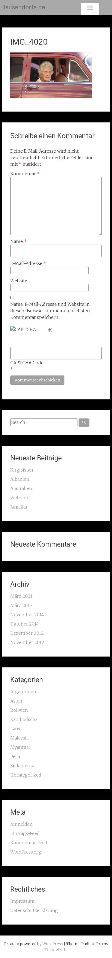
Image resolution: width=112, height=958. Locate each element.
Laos (15, 728)
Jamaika (18, 507)
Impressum (22, 901)
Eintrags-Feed (25, 833)
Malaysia (19, 738)
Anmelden (21, 824)
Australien (21, 488)
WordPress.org (25, 852)
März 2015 (21, 605)
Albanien (19, 479)
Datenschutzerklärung (34, 910)
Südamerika (22, 765)
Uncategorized (25, 775)
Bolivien (19, 710)
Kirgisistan (21, 470)
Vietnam (19, 497)
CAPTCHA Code (26, 362)
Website (18, 280)
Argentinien (23, 691)
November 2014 (27, 614)
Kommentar (25, 173)
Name (18, 241)
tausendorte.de (24, 7)
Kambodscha (24, 719)
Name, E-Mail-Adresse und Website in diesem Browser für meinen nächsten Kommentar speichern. (50, 310)
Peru (15, 756)
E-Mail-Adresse (28, 263)
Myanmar (20, 747)
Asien (16, 701)
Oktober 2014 (24, 624)
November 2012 (27, 642)
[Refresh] (51, 329)
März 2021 (21, 596)
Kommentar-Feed (28, 842)
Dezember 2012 (27, 633)
